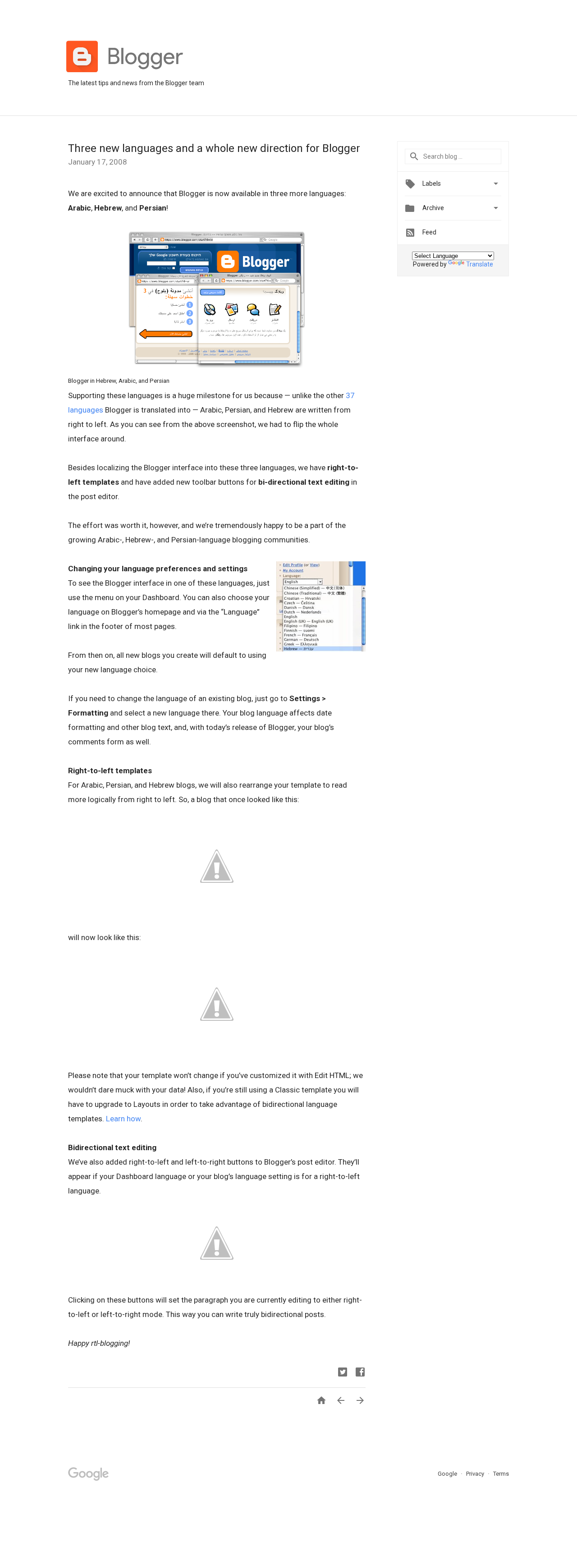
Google (448, 1473)
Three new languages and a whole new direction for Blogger (214, 148)
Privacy (475, 1473)
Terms (501, 1473)
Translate (479, 264)
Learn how (123, 1118)
